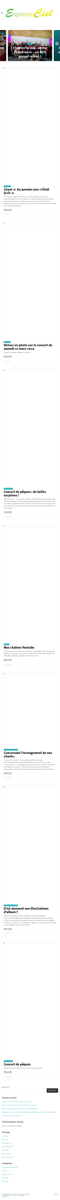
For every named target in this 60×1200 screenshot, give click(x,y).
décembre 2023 (7, 1157)
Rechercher (5, 1087)
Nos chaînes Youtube (19, 647)
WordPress (4, 1196)
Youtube (6, 644)
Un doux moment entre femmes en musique (16, 1101)
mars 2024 (5, 1150)
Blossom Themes (14, 1195)
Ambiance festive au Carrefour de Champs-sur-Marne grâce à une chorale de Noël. (29, 1112)
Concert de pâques (17, 1064)
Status (56, 1194)
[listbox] (30, 43)
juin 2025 (5, 1139)
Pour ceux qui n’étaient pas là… (12, 1115)
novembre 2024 (7, 1146)
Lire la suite (8, 209)
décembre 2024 (7, 1143)
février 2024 (6, 1153)
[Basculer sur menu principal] (2, 13)
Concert (4, 1171)
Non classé (7, 186)
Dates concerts (8, 488)
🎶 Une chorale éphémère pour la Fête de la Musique (19, 1105)
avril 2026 (5, 1136)
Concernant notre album (10, 749)
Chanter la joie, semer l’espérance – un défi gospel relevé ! (30, 52)
